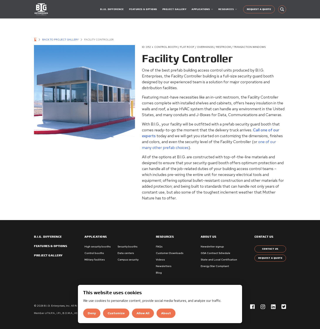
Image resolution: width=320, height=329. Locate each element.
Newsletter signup (212, 246)
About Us (208, 237)
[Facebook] (252, 306)
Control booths (94, 253)
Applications (95, 237)
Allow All (142, 313)
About (166, 313)
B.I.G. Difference (112, 9)
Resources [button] (226, 9)
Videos (160, 259)
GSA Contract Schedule (215, 253)
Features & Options (143, 9)
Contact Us (270, 248)
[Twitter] (283, 306)
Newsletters (163, 266)
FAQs (159, 246)
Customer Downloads (169, 253)
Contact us (263, 237)
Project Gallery (174, 9)
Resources (165, 237)
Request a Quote (259, 9)
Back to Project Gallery (60, 39)
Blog (159, 272)
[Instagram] (263, 306)
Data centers (126, 253)
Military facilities (94, 259)
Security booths (127, 246)
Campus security (128, 259)
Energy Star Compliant (215, 266)
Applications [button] (201, 9)
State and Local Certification (219, 259)
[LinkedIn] (273, 306)
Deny (92, 313)
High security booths (97, 246)
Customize (116, 313)
